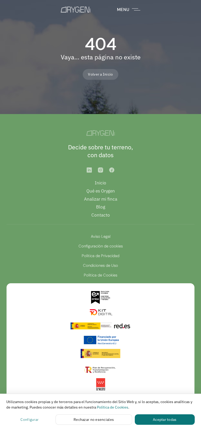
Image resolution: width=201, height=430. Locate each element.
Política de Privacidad (100, 255)
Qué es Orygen (100, 191)
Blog (100, 207)
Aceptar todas (165, 419)
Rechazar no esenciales (94, 419)
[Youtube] (112, 170)
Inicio (100, 183)
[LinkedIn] (89, 170)
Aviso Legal (100, 236)
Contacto (100, 215)
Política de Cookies (100, 275)
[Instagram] (100, 170)
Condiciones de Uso (100, 265)
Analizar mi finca (100, 199)
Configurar (29, 419)
